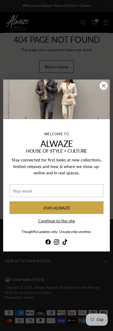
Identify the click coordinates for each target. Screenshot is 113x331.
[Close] (104, 86)
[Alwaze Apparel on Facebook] (48, 243)
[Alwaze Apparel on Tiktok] (65, 243)
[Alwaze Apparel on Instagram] (56, 243)
